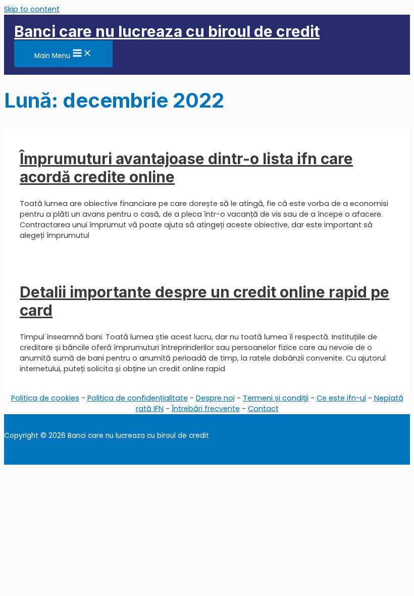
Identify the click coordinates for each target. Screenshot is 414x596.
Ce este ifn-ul (341, 398)
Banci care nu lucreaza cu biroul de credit (167, 31)
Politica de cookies (45, 398)
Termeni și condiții (275, 398)
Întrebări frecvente (206, 409)
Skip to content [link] (32, 9)
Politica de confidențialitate (137, 398)
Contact (263, 409)
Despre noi (215, 398)
